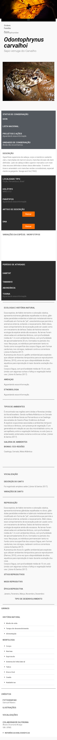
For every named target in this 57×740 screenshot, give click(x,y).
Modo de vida (11, 623)
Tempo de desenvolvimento (17, 629)
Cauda (8, 677)
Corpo (8, 646)
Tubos (8, 667)
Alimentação (11, 634)
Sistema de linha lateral (15, 662)
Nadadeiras (11, 682)
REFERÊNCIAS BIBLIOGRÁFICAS (17, 733)
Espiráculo (10, 656)
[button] (28, 19)
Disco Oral (10, 672)
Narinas (9, 651)
